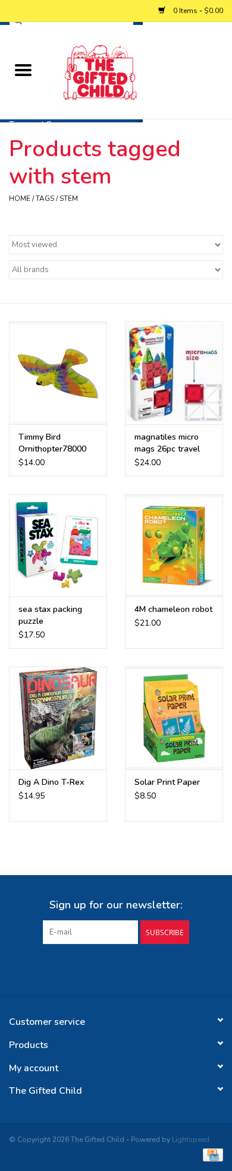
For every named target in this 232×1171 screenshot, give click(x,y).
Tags (45, 198)
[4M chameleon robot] (174, 545)
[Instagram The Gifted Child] (126, 968)
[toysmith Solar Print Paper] (174, 718)
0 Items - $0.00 (197, 10)
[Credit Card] (211, 1154)
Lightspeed (190, 1139)
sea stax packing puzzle (50, 615)
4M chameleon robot (173, 609)
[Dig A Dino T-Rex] (58, 718)
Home (19, 198)
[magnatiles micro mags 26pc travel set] (174, 372)
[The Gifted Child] (139, 71)
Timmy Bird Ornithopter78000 (52, 442)
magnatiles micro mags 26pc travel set (167, 443)
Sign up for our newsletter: (116, 905)
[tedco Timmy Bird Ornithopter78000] (58, 372)
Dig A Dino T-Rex (51, 782)
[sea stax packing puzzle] (58, 545)
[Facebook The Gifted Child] (105, 968)
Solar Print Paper (167, 782)
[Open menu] (23, 69)
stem (68, 198)
